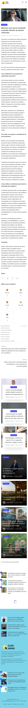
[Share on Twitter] (7, 278)
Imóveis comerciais (5, 328)
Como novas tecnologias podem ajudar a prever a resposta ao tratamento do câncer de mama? (14, 392)
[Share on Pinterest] (12, 278)
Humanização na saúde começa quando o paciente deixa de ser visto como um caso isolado (14, 416)
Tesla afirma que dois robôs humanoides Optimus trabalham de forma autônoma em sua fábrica (13, 351)
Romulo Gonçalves (5, 338)
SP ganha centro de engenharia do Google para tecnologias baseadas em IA (16, 681)
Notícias (4, 24)
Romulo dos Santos (5, 336)
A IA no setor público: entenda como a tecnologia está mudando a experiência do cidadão (14, 523)
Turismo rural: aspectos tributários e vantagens (14, 498)
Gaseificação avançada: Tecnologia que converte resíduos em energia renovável (17, 575)
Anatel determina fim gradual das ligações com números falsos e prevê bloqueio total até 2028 (17, 633)
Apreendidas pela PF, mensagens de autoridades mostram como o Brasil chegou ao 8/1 (17, 689)
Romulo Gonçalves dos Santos (8, 341)
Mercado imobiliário (5, 334)
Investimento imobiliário (6, 330)
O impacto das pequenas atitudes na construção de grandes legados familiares (14, 550)
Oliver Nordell (10, 397)
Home (4, 704)
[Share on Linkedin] (17, 278)
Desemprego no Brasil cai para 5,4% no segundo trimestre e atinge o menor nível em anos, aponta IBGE (14, 440)
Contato (9, 704)
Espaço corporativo (5, 325)
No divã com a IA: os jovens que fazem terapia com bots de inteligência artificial (16, 674)
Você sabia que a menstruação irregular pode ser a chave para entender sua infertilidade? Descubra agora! (17, 590)
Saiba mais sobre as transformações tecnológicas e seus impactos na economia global (15, 364)
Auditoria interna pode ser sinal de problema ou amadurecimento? (13, 471)
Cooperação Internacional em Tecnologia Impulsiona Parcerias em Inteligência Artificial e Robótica (17, 582)
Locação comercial (5, 332)
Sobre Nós (16, 704)
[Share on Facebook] (3, 278)
